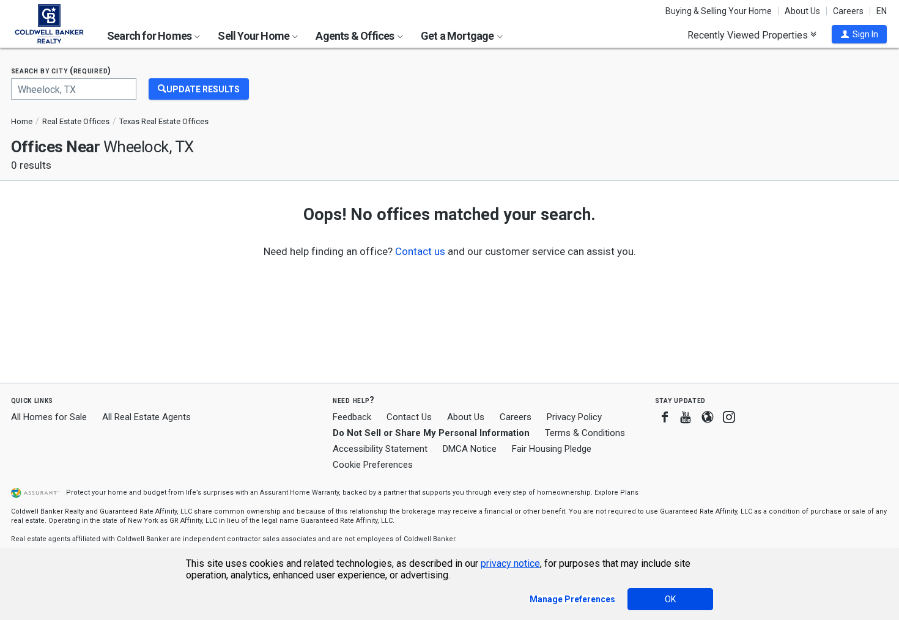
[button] (859, 34)
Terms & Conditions (585, 432)
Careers (848, 11)
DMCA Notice (470, 448)
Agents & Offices (356, 35)
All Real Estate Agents (146, 417)
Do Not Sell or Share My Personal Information (431, 432)
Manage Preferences (572, 599)
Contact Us (409, 417)
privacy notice (510, 563)
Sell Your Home (254, 35)
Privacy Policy (574, 417)
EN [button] (881, 11)
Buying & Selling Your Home (718, 11)
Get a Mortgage (458, 35)
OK (670, 599)
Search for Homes (150, 35)
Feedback (352, 417)
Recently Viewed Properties (748, 34)
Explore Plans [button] (616, 492)
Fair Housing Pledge (551, 448)
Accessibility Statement (380, 448)
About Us (802, 11)
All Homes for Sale (49, 417)
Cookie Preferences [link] (373, 464)
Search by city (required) (61, 70)
